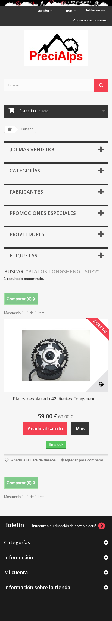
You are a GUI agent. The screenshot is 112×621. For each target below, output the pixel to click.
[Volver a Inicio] (10, 129)
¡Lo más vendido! (32, 149)
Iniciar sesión (95, 10)
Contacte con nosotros (90, 20)
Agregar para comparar (83, 460)
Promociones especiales (43, 213)
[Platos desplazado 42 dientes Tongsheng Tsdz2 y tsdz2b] (56, 356)
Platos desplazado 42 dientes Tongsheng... (56, 398)
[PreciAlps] (56, 48)
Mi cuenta (16, 572)
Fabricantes (26, 192)
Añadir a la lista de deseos (33, 460)
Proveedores (27, 234)
